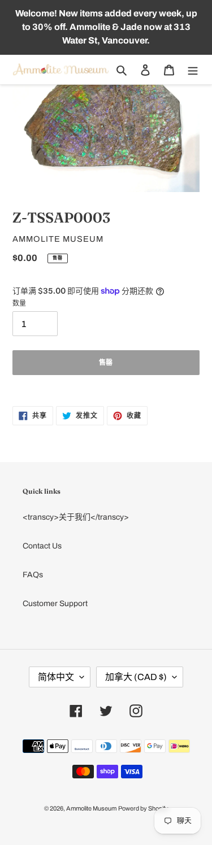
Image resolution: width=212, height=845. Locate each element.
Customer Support (55, 603)
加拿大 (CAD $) (136, 677)
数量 (19, 303)
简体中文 (56, 677)
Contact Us (42, 546)
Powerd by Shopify (143, 808)
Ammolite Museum (91, 808)
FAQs (33, 574)
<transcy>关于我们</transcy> (76, 517)
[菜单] (193, 69)
